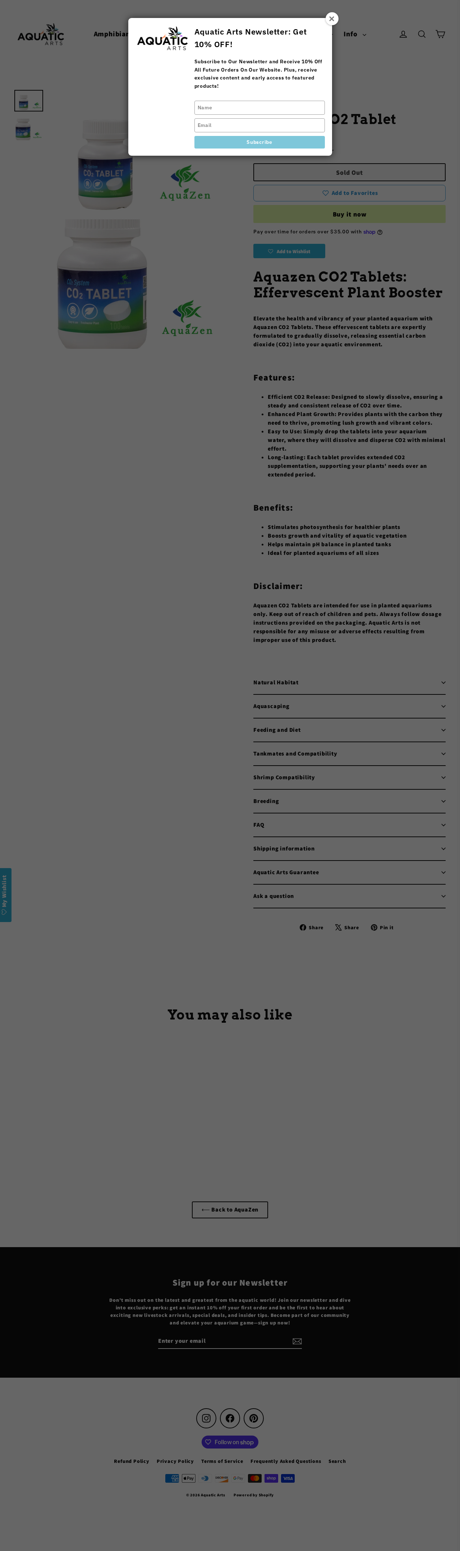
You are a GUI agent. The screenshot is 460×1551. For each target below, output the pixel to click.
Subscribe (259, 142)
